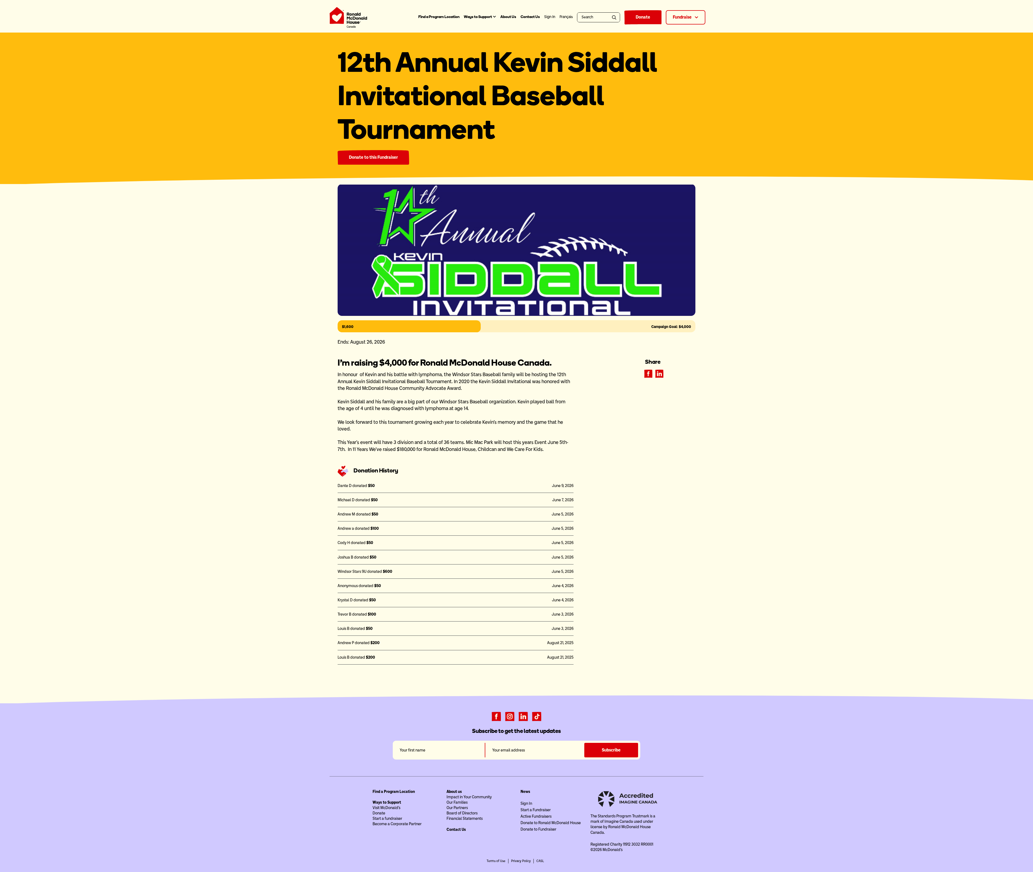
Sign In (526, 803)
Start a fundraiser (387, 818)
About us (454, 791)
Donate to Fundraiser (538, 829)
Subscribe (611, 750)
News (525, 791)
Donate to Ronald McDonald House (551, 822)
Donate (643, 17)
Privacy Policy (521, 861)
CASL (540, 861)
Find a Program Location (438, 17)
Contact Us (530, 17)
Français (566, 17)
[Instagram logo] (509, 716)
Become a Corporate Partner (397, 823)
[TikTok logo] (536, 716)
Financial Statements (465, 818)
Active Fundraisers (536, 816)
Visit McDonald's (386, 807)
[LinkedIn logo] (523, 716)
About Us (508, 17)
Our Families (457, 802)
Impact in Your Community (469, 797)
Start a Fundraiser (536, 809)
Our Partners (457, 807)
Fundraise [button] (682, 17)
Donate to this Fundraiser (373, 157)
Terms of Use (496, 861)
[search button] (615, 17)
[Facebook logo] (496, 716)
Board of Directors (462, 813)
